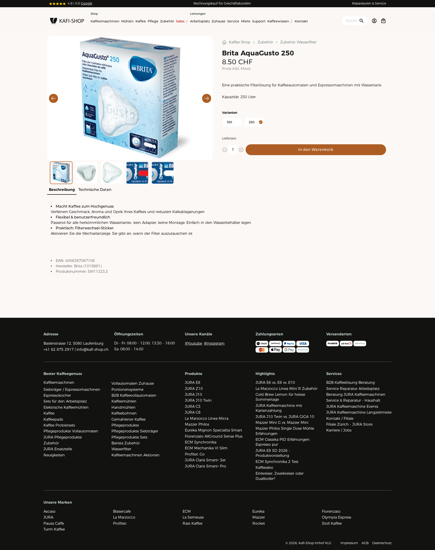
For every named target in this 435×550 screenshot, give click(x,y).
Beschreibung (62, 189)
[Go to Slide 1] (61, 172)
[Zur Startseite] (67, 21)
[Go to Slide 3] (112, 172)
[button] (130, 98)
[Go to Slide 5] (162, 172)
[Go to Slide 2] (86, 172)
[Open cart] (383, 21)
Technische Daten (94, 189)
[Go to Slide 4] (137, 172)
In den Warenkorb (315, 149)
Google (86, 3)
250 (251, 122)
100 (229, 122)
